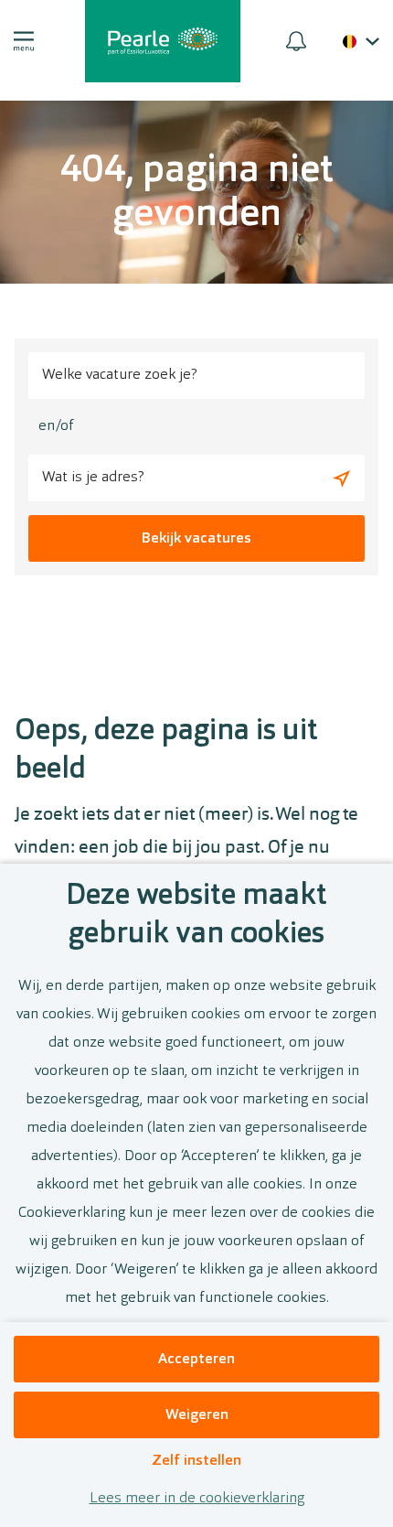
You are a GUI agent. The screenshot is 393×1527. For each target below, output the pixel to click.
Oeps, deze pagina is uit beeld (166, 751)
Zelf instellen (196, 1461)
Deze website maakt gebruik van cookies (196, 916)
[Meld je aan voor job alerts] (296, 41)
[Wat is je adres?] (341, 478)
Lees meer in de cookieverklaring (197, 1498)
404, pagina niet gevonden (196, 193)
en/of (56, 426)
